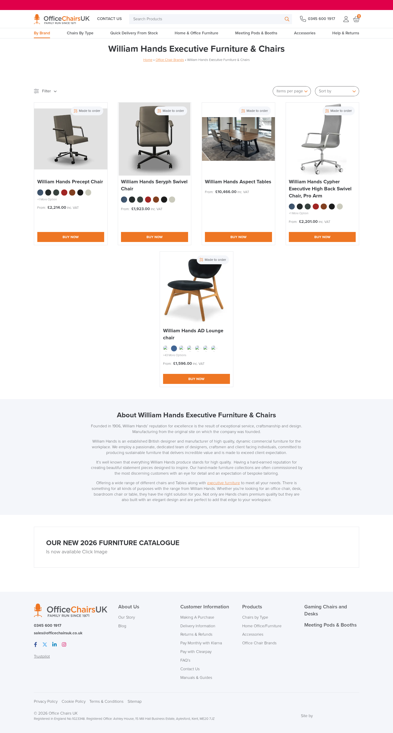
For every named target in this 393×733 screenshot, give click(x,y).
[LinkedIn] (54, 645)
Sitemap (135, 701)
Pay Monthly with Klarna (201, 643)
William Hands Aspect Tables (238, 182)
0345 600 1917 (321, 18)
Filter (46, 91)
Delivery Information (197, 626)
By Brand (42, 33)
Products (252, 607)
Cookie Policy (74, 701)
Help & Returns (345, 33)
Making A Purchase (197, 617)
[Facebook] (35, 645)
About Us (128, 607)
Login (346, 19)
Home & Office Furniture (196, 33)
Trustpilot (42, 656)
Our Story (126, 617)
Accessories (304, 33)
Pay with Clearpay (196, 651)
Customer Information (204, 607)
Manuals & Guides (196, 677)
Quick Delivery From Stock (134, 33)
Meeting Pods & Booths (256, 33)
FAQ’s (185, 660)
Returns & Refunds (196, 634)
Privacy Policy (46, 701)
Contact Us (109, 18)
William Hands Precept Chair (70, 182)
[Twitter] (44, 645)
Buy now (71, 237)
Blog (122, 626)
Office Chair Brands (170, 60)
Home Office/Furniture (262, 626)
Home (147, 60)
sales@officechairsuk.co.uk (58, 633)
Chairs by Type (255, 617)
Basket (356, 19)
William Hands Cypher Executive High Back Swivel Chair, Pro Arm (320, 189)
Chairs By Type (80, 33)
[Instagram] (64, 645)
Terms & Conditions (106, 701)
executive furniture (223, 483)
